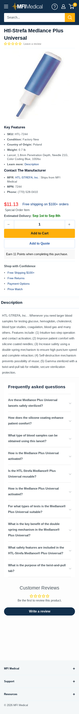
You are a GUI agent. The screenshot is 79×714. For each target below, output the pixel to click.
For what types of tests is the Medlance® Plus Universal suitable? (37, 509)
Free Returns (16, 278)
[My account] (55, 6)
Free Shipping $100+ (20, 272)
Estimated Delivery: (18, 216)
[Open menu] (6, 6)
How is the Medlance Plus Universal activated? (33, 455)
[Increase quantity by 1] (70, 224)
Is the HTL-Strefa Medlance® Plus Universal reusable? (32, 473)
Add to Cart (39, 233)
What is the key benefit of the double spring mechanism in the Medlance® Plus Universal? (34, 529)
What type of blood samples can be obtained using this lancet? (33, 438)
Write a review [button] (39, 611)
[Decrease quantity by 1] (9, 224)
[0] (71, 6)
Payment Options (18, 283)
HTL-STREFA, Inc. (27, 177)
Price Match (15, 289)
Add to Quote (39, 243)
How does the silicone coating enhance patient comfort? (35, 420)
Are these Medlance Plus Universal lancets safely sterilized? (32, 402)
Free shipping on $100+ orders (45, 204)
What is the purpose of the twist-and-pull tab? (37, 568)
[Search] (70, 17)
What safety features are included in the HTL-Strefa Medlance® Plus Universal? (36, 550)
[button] (13, 43)
